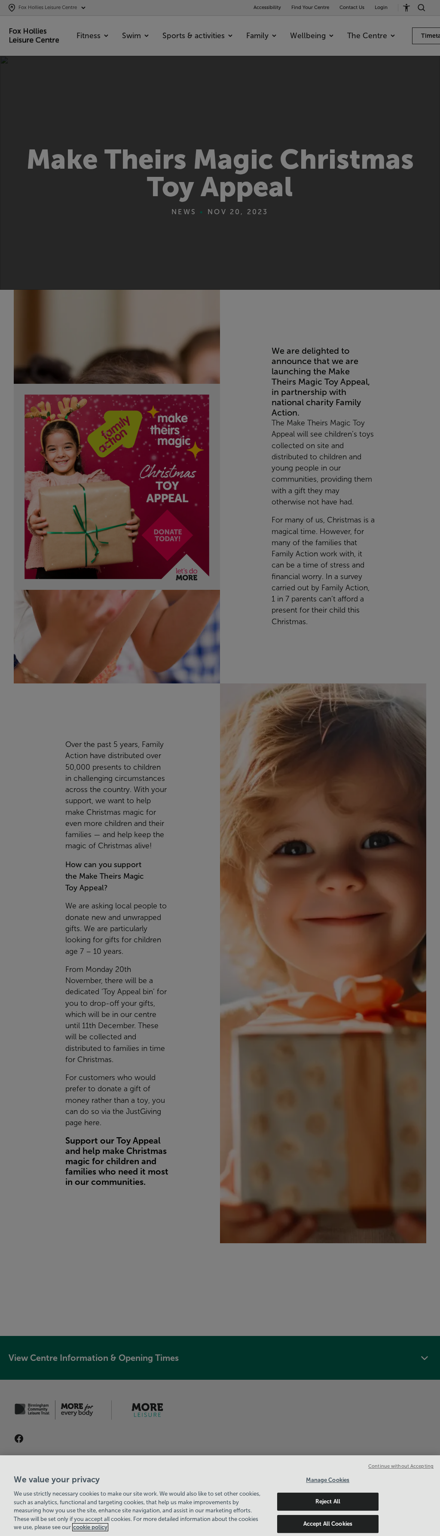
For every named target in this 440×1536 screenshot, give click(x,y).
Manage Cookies (327, 1480)
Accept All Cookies (327, 1524)
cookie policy (90, 1527)
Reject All (327, 1501)
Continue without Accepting (401, 1466)
